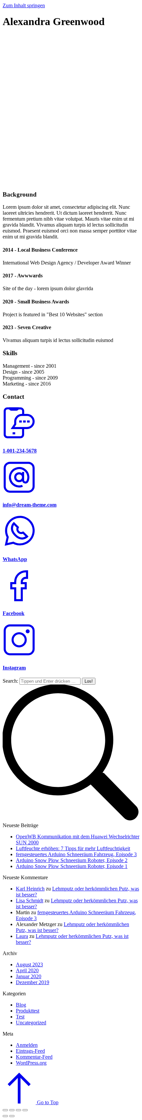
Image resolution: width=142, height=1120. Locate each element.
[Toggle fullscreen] (18, 1110)
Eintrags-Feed (30, 1051)
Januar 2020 (28, 976)
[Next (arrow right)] (12, 1116)
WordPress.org (31, 1063)
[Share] (12, 1110)
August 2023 (29, 964)
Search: (10, 681)
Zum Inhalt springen (24, 5)
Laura (22, 936)
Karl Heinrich (30, 888)
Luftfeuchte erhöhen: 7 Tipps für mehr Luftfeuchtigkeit (73, 848)
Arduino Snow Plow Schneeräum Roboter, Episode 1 (71, 866)
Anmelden (27, 1045)
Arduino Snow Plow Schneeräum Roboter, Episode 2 (71, 860)
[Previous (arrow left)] (5, 1116)
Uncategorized (31, 1022)
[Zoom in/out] (25, 1110)
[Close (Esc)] (5, 1110)
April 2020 (27, 970)
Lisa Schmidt (29, 900)
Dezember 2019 (32, 982)
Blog (21, 1005)
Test (20, 1016)
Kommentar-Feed (34, 1057)
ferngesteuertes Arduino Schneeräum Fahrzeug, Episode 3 (76, 854)
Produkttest (27, 1010)
